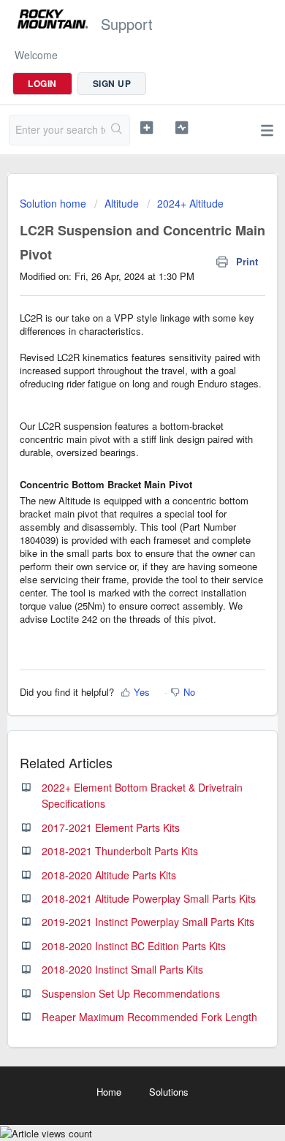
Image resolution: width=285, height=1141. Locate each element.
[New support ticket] (146, 128)
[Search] (117, 130)
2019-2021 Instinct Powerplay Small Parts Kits (148, 921)
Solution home (54, 203)
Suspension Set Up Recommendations (131, 993)
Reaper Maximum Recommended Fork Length (149, 1016)
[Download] (115, 568)
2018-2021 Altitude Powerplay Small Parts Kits (149, 898)
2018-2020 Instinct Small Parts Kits (122, 969)
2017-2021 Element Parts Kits (111, 827)
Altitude (121, 203)
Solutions (169, 1092)
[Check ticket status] (181, 128)
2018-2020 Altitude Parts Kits (109, 875)
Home (108, 1092)
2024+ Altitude (190, 203)
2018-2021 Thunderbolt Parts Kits (120, 851)
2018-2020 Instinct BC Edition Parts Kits (134, 946)
